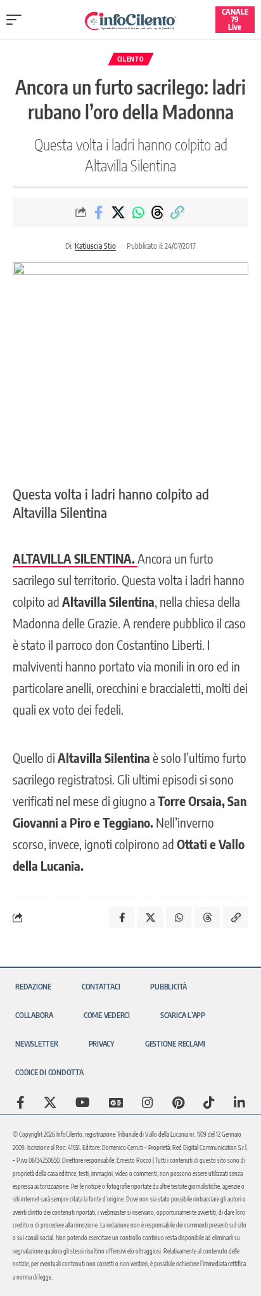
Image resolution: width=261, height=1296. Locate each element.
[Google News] (116, 1102)
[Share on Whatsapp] (138, 212)
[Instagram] (147, 1102)
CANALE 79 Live (235, 19)
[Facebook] (20, 1102)
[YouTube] (82, 1102)
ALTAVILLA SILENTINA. (75, 558)
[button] (17, 20)
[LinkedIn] (239, 1102)
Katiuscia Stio (95, 246)
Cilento (130, 59)
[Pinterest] (178, 1102)
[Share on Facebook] (99, 212)
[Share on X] (118, 212)
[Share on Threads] (158, 212)
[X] (50, 1102)
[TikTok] (209, 1102)
